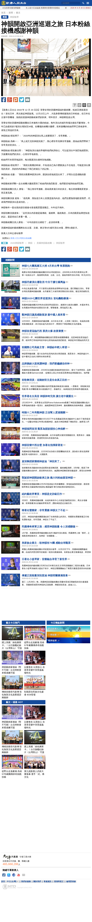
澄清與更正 (59, 881)
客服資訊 (47, 881)
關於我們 (37, 881)
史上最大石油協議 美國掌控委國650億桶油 (30, 8)
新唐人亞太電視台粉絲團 (21, 238)
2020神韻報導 (17, 243)
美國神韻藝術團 (44, 243)
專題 (5, 17)
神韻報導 (14, 17)
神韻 (30, 243)
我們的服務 (26, 881)
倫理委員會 (71, 881)
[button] (46, 67)
